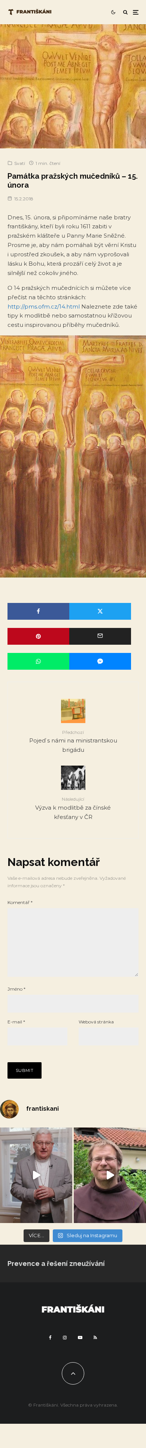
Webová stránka (96, 1022)
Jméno (16, 989)
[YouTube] (80, 1337)
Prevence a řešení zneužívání (56, 1263)
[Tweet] (100, 611)
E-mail (16, 1022)
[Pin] (38, 636)
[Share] (38, 611)
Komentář (20, 902)
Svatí (19, 163)
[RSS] (95, 1337)
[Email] (100, 636)
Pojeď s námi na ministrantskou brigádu (73, 741)
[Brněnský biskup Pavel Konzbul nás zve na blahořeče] (36, 1175)
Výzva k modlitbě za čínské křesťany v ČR (73, 808)
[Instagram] (64, 1337)
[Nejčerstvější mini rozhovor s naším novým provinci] (110, 1175)
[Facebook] (50, 1337)
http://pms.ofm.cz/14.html (43, 306)
